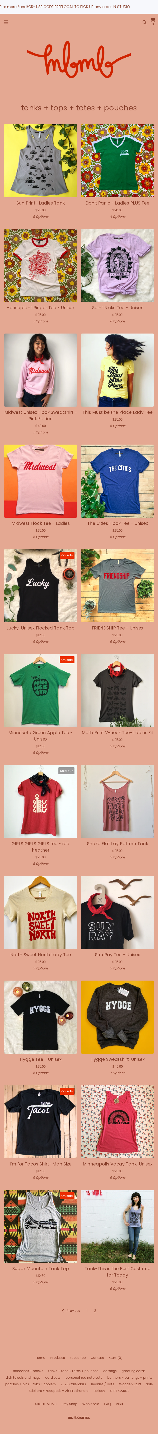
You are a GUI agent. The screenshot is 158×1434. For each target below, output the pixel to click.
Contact (97, 1357)
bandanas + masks (28, 1371)
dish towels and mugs (23, 1377)
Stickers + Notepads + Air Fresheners (58, 1390)
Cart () (116, 1357)
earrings (110, 1371)
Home (40, 1357)
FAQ (107, 1404)
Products (57, 1357)
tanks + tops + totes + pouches (73, 1371)
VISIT (120, 1404)
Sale (149, 1384)
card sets (52, 1377)
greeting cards (133, 1371)
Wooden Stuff (130, 1384)
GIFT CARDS (119, 1390)
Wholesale (90, 1404)
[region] (79, 7)
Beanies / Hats (102, 1384)
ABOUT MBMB (46, 1404)
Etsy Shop (69, 1404)
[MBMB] (79, 61)
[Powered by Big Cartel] (79, 1418)
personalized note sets (83, 1377)
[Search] (144, 22)
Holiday (99, 1390)
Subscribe (78, 1357)
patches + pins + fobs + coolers (30, 1384)
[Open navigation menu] (6, 22)
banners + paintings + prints (129, 1377)
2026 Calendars (73, 1384)
